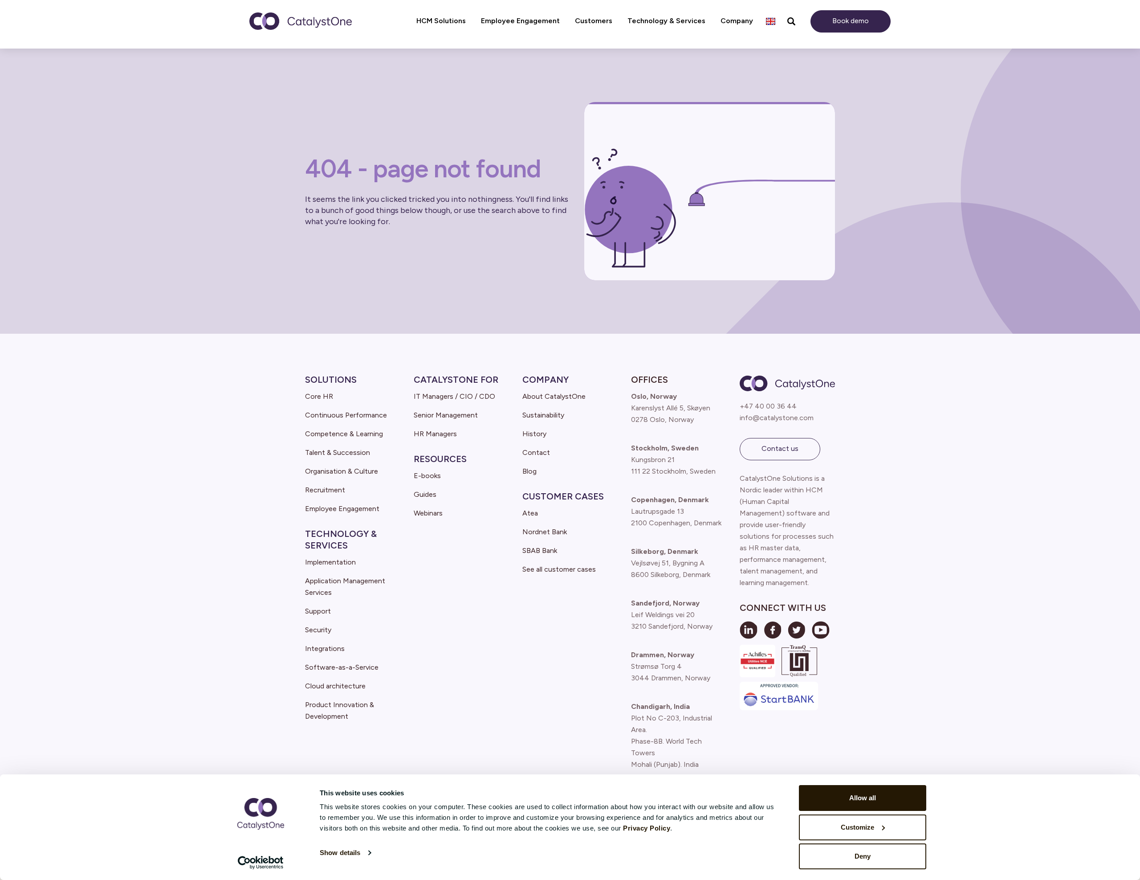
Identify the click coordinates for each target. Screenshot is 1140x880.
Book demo (850, 20)
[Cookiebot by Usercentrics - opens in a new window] (261, 862)
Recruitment (325, 490)
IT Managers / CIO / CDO (454, 396)
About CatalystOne (554, 396)
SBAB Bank (539, 550)
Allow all (862, 798)
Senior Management (446, 415)
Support (318, 611)
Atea (530, 513)
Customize (857, 827)
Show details (340, 852)
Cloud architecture (335, 686)
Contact (536, 452)
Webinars (428, 513)
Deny (863, 856)
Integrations (325, 648)
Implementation (330, 562)
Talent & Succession (337, 452)
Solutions (331, 379)
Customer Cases (563, 496)
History (534, 434)
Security (318, 630)
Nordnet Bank (544, 532)
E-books (427, 475)
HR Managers (435, 434)
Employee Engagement (342, 508)
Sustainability (543, 415)
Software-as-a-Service (342, 667)
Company (545, 379)
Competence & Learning (344, 434)
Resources (440, 459)
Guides (425, 494)
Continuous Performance (346, 415)
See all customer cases (559, 569)
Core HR (319, 396)
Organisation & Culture (341, 471)
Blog (529, 471)
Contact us (779, 448)
